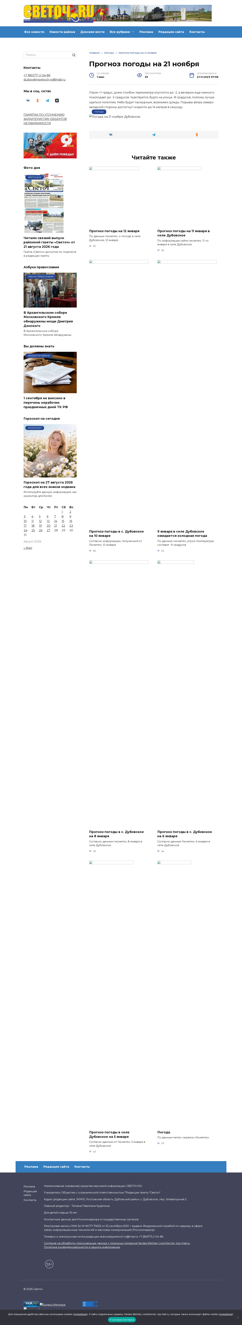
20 (48, 525)
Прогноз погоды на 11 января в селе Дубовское (183, 233)
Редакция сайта (171, 32)
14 (55, 521)
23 (71, 525)
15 (63, 521)
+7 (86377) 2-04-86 (37, 75)
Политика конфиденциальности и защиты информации (82, 1247)
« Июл (28, 548)
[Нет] (237, 1317)
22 (63, 525)
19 (40, 525)
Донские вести (92, 32)
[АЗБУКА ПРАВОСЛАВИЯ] (50, 305)
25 (33, 530)
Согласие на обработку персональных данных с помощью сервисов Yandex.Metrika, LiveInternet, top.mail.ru (117, 1243)
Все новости (34, 32)
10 (25, 521)
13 (48, 521)
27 (48, 530)
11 (33, 521)
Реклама (146, 32)
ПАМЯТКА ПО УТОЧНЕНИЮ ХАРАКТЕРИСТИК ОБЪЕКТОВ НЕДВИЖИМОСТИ (45, 119)
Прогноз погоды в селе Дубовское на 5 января (109, 1134)
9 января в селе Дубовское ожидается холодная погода (182, 534)
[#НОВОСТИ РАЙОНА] (50, 391)
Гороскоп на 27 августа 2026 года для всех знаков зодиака (49, 484)
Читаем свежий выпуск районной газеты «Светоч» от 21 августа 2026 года (49, 242)
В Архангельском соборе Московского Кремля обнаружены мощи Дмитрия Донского (48, 319)
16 (70, 521)
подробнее (80, 1314)
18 (33, 525)
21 (55, 525)
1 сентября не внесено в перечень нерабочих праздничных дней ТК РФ (46, 402)
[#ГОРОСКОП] (50, 475)
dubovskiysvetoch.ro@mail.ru (45, 79)
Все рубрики (120, 32)
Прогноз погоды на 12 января (114, 231)
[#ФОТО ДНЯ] (45, 230)
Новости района (62, 32)
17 (25, 525)
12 (40, 521)
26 (40, 530)
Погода (99, 112)
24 (25, 530)
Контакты (197, 32)
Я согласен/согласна (122, 1319)
